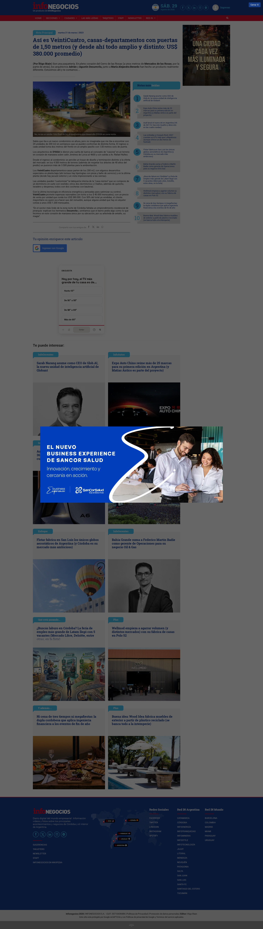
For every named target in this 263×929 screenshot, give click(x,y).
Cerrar (253, 5)
